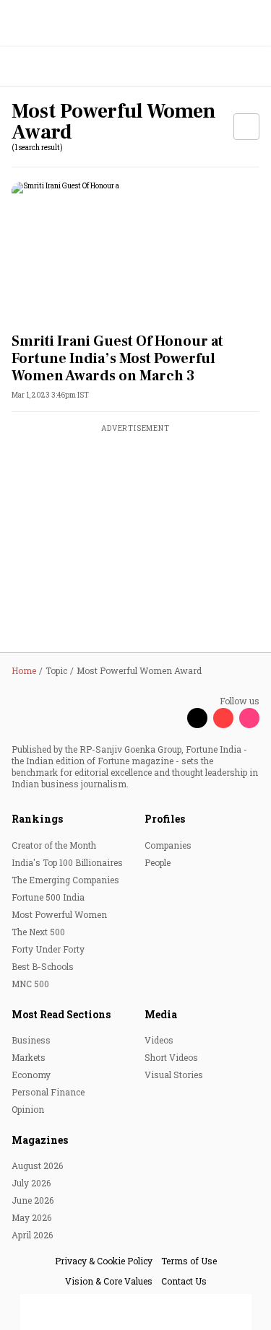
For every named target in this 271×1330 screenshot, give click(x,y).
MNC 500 (30, 983)
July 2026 (31, 1183)
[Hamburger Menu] (250, 66)
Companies (168, 845)
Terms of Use (189, 1260)
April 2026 (32, 1235)
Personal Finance (48, 1092)
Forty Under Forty (48, 949)
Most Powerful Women (59, 914)
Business (31, 1040)
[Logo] (44, 66)
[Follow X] (197, 718)
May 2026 (31, 1217)
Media (161, 1014)
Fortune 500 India (48, 897)
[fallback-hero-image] (135, 251)
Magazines (40, 1140)
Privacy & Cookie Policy (103, 1260)
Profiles (165, 819)
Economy (31, 1074)
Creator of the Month (54, 845)
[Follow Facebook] (171, 718)
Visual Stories (174, 1074)
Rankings (37, 819)
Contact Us (184, 1281)
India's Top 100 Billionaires (67, 862)
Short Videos (171, 1057)
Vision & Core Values (108, 1281)
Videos (159, 1040)
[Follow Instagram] (249, 718)
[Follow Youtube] (223, 718)
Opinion (28, 1109)
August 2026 (37, 1165)
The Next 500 (38, 931)
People (158, 862)
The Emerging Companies (65, 879)
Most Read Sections (61, 1014)
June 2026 (32, 1200)
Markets (29, 1057)
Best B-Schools (43, 966)
